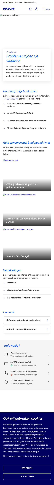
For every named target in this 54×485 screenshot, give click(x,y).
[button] (27, 364)
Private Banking (30, 2)
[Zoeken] (30, 9)
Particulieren (8, 2)
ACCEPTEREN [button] (27, 476)
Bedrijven (18, 2)
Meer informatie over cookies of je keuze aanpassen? (26, 456)
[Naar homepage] (9, 9)
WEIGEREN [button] (27, 468)
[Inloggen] (36, 9)
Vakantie (12, 52)
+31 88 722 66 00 (10, 99)
